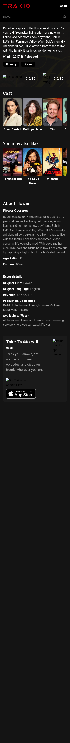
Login (62, 6)
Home (7, 17)
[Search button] (65, 17)
